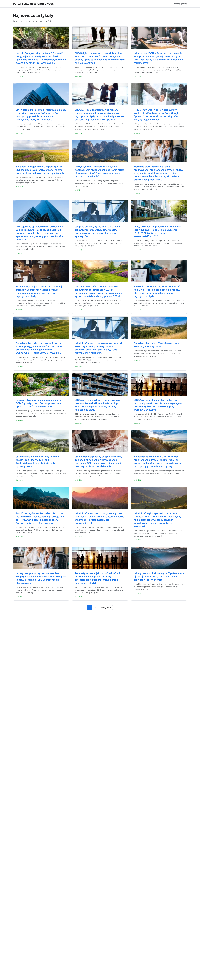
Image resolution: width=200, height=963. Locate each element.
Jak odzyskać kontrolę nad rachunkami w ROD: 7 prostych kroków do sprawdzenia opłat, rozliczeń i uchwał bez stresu (39, 403)
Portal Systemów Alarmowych (33, 3)
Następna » (106, 607)
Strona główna (180, 4)
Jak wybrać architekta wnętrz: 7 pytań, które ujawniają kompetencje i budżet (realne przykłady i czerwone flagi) (159, 576)
